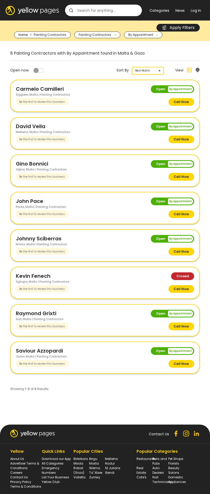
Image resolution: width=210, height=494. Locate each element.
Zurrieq (94, 477)
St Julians (112, 468)
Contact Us (19, 477)
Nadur (110, 463)
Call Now (181, 102)
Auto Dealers (158, 470)
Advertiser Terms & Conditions (24, 465)
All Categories (53, 463)
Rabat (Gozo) (79, 470)
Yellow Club (51, 482)
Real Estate (141, 470)
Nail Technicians (162, 479)
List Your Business (55, 477)
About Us (17, 459)
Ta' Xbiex (95, 472)
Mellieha (111, 459)
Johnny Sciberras (38, 238)
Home (23, 35)
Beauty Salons (173, 470)
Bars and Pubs (159, 461)
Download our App (56, 459)
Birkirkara (81, 459)
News (180, 10)
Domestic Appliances (177, 479)
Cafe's (141, 477)
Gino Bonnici (32, 163)
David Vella (30, 126)
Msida (78, 463)
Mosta (94, 463)
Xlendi (109, 472)
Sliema (94, 468)
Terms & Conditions (25, 486)
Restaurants (146, 459)
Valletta (80, 477)
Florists (173, 463)
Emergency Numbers (50, 470)
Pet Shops (175, 459)
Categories (159, 10)
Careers (16, 472)
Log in (196, 10)
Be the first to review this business (42, 102)
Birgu (93, 459)
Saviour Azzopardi (39, 350)
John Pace (29, 201)
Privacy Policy (20, 482)
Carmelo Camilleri (40, 88)
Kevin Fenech (33, 276)
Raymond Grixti (36, 313)
